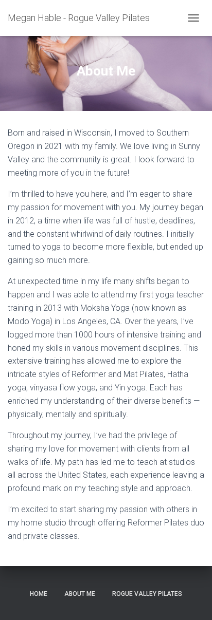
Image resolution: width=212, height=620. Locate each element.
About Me (79, 593)
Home (38, 593)
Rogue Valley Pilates (147, 593)
